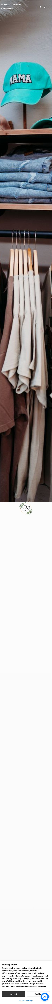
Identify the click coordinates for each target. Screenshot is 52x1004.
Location (16, 4)
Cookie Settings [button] (26, 1000)
